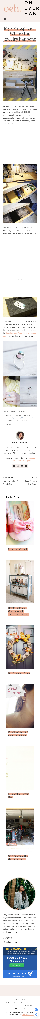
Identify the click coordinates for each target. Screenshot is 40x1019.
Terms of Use (13, 1005)
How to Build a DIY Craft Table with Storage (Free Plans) (18, 611)
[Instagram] (24, 1008)
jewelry (18, 416)
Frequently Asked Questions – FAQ (20, 1002)
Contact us (27, 1005)
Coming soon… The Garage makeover (18, 857)
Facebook (32, 458)
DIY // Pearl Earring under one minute (18, 733)
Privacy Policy (20, 999)
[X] (20, 1008)
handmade (8, 416)
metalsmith (27, 416)
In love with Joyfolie (18, 549)
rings (16, 420)
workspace (8, 424)
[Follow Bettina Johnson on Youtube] (22, 466)
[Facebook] (16, 1008)
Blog (19, 461)
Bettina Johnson (20, 442)
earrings (22, 411)
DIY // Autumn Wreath (19, 672)
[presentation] (20, 523)
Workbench (25, 420)
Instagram (27, 461)
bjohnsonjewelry (10, 411)
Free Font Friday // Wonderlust (10, 481)
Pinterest (12, 461)
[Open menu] (5, 19)
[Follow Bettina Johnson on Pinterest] (26, 466)
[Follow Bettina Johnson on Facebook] (14, 466)
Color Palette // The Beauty (30, 481)
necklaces (8, 420)
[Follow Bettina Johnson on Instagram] (18, 466)
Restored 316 (28, 1015)
